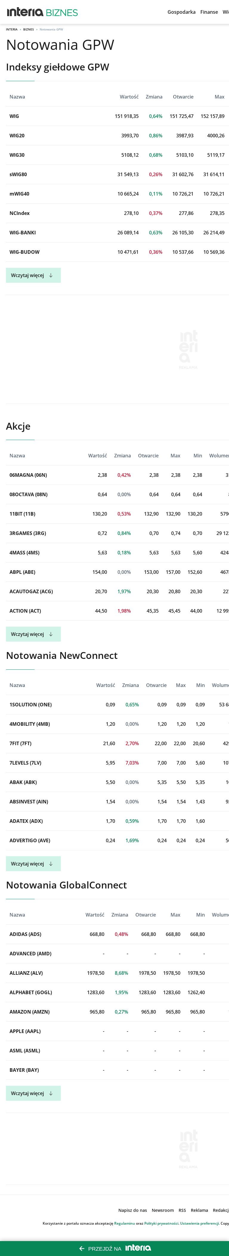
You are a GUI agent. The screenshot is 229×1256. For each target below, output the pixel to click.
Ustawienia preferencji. (200, 1223)
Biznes (28, 29)
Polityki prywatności (161, 1223)
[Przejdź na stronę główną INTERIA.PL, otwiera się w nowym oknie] (25, 12)
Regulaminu (124, 1223)
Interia (12, 29)
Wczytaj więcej (27, 275)
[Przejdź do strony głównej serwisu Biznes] (62, 12)
